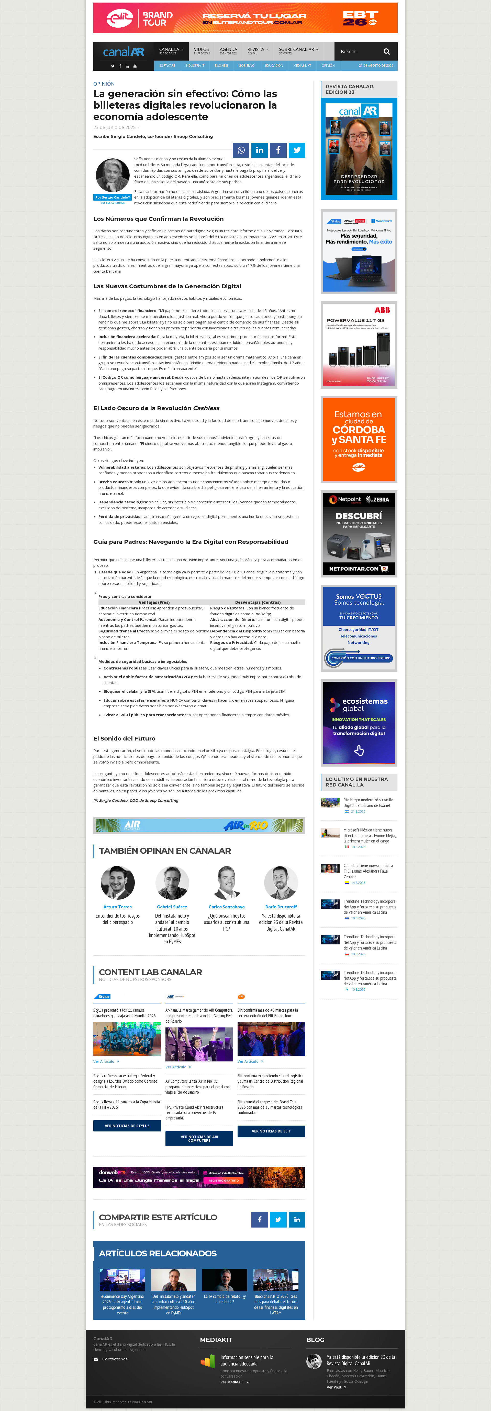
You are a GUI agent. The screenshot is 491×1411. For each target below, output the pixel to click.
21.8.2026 (358, 811)
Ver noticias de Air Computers (199, 1138)
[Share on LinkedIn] (259, 150)
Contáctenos (114, 1359)
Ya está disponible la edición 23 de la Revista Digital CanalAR (361, 1360)
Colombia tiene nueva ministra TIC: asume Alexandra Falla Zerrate (368, 871)
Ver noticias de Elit (271, 1131)
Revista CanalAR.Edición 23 (350, 89)
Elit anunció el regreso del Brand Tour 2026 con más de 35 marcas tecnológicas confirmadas (270, 1107)
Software (167, 65)
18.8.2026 (358, 847)
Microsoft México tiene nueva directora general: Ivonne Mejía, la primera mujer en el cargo (370, 835)
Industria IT (194, 65)
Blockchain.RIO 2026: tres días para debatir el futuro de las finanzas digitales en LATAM (276, 1304)
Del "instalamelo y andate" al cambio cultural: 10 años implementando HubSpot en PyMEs (173, 1304)
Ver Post (334, 1387)
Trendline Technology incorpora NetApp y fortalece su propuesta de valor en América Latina (370, 906)
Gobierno (247, 65)
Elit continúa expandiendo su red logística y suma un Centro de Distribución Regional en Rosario (270, 1081)
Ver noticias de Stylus (127, 1125)
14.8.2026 (358, 883)
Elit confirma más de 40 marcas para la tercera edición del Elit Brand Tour (268, 1012)
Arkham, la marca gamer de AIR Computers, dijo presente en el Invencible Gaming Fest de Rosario (199, 1015)
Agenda (228, 50)
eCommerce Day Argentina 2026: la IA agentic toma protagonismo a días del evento (122, 1304)
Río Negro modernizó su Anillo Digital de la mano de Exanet (368, 802)
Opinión (328, 65)
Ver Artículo (103, 1061)
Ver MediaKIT (232, 1382)
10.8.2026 (358, 918)
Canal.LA (351, 785)
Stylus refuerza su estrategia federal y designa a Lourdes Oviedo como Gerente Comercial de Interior (125, 1081)
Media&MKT (302, 65)
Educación (274, 65)
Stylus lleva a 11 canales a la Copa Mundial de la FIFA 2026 (127, 1104)
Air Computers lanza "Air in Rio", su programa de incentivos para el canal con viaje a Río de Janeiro (197, 1086)
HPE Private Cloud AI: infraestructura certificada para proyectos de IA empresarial (194, 1112)
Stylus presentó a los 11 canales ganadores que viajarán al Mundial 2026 (124, 1012)
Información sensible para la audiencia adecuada (246, 1360)
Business (221, 65)
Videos (202, 50)
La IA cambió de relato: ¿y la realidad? (225, 1299)
